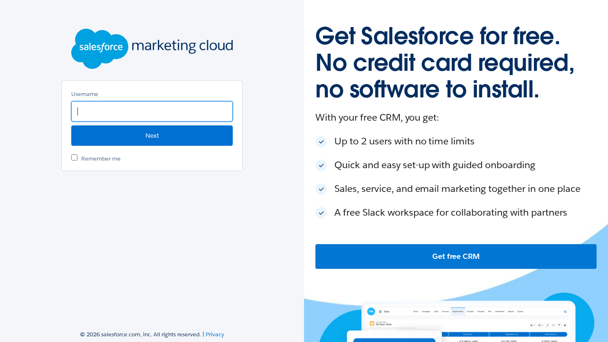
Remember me (101, 158)
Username (84, 94)
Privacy (215, 334)
